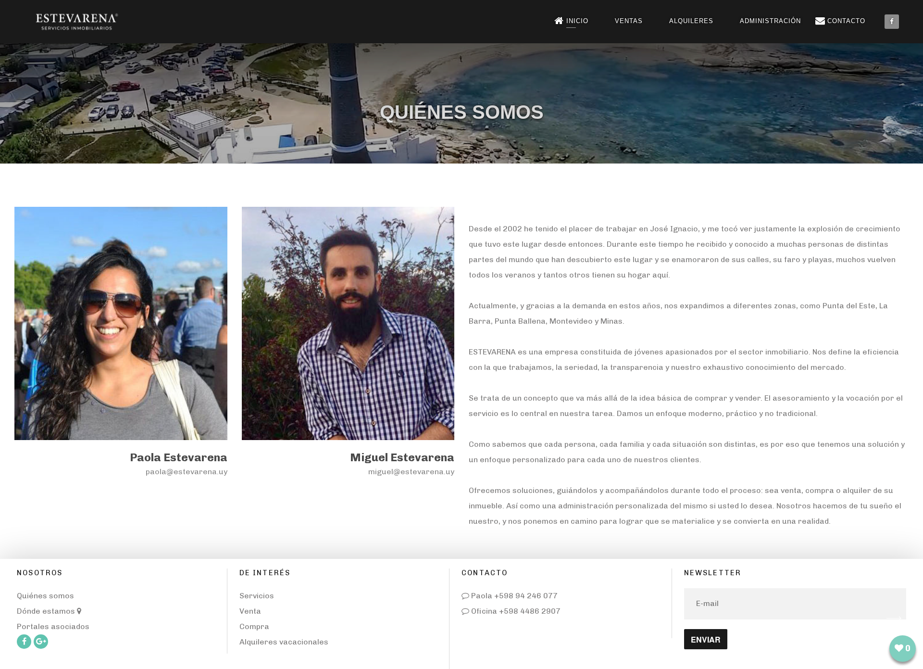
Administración (770, 21)
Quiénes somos (45, 595)
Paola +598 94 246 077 (513, 595)
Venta (250, 611)
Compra (254, 626)
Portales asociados (53, 626)
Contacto (846, 21)
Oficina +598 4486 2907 (515, 611)
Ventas (629, 21)
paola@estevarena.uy (186, 471)
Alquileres (691, 21)
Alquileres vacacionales (283, 641)
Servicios (256, 595)
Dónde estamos (47, 611)
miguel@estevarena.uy (411, 471)
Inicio (577, 21)
